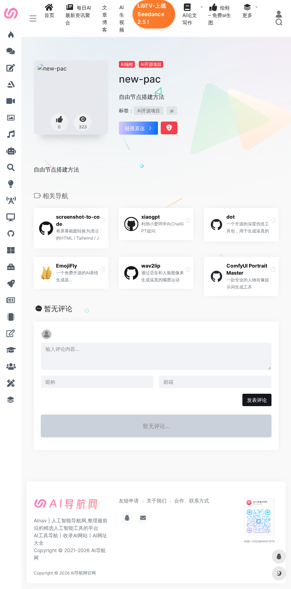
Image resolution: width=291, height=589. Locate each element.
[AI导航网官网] (66, 506)
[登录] (278, 15)
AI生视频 (121, 18)
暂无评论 (58, 308)
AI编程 (127, 64)
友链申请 (129, 501)
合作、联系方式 (191, 501)
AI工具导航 (46, 535)
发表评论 (257, 400)
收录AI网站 (75, 535)
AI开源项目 (151, 64)
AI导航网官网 (83, 573)
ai (172, 110)
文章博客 (104, 18)
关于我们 (156, 501)
